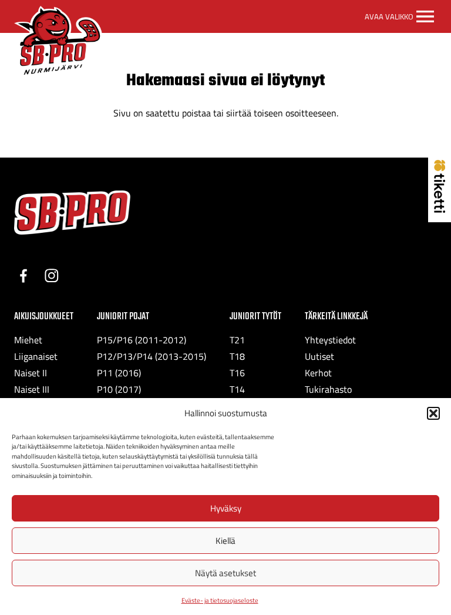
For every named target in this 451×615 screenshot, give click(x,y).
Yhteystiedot (330, 340)
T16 (237, 372)
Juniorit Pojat (123, 317)
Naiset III (31, 389)
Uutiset (319, 356)
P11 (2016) (119, 372)
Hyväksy (225, 508)
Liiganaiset (36, 356)
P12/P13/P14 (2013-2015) (151, 356)
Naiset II (30, 372)
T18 (237, 356)
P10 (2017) (119, 389)
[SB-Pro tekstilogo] (72, 212)
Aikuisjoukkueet (43, 317)
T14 (237, 389)
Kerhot (318, 372)
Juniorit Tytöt (255, 317)
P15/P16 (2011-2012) (141, 340)
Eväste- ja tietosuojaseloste (219, 600)
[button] (433, 413)
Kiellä (225, 540)
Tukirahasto (328, 389)
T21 (237, 340)
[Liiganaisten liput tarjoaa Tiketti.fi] (439, 209)
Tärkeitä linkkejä (336, 317)
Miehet (28, 340)
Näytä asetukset (225, 573)
